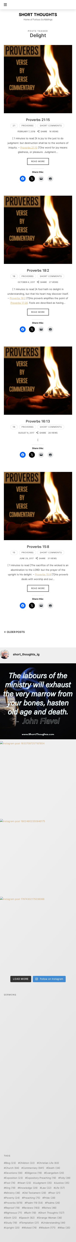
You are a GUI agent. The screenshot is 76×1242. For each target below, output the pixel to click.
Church (12, 1168)
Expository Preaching (41, 1178)
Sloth (11, 1218)
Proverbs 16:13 (38, 421)
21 (14, 125)
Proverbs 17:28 (19, 302)
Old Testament (35, 1193)
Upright (12, 1228)
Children (27, 1163)
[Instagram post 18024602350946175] (38, 857)
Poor (55, 1193)
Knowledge (28, 1188)
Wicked (30, 1228)
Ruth (31, 1213)
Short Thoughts (52, 1213)
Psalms (53, 1203)
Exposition (14, 1178)
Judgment (43, 1183)
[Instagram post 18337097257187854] (38, 779)
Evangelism (55, 1173)
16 (14, 427)
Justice (62, 1183)
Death (54, 1168)
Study (11, 1223)
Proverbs (28, 125)
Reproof (12, 1208)
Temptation (30, 1223)
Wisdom (48, 1228)
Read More (38, 161)
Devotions (14, 1173)
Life (60, 1188)
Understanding (54, 1223)
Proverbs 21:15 (38, 120)
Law (46, 1188)
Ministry (12, 1193)
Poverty (12, 1198)
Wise (64, 1228)
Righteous (13, 1213)
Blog (10, 1163)
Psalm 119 (34, 1203)
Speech (27, 1218)
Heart (25, 1183)
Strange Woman (50, 1218)
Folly (65, 1178)
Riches (49, 1208)
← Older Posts (14, 631)
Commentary (33, 1168)
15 (14, 552)
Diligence (34, 1173)
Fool (10, 1183)
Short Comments (51, 125)
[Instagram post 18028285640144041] (38, 701)
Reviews (31, 1208)
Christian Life (48, 1163)
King (10, 1188)
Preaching (31, 1198)
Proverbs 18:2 (38, 270)
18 (14, 276)
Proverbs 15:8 (38, 547)
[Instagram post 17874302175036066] (38, 935)
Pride (49, 1198)
